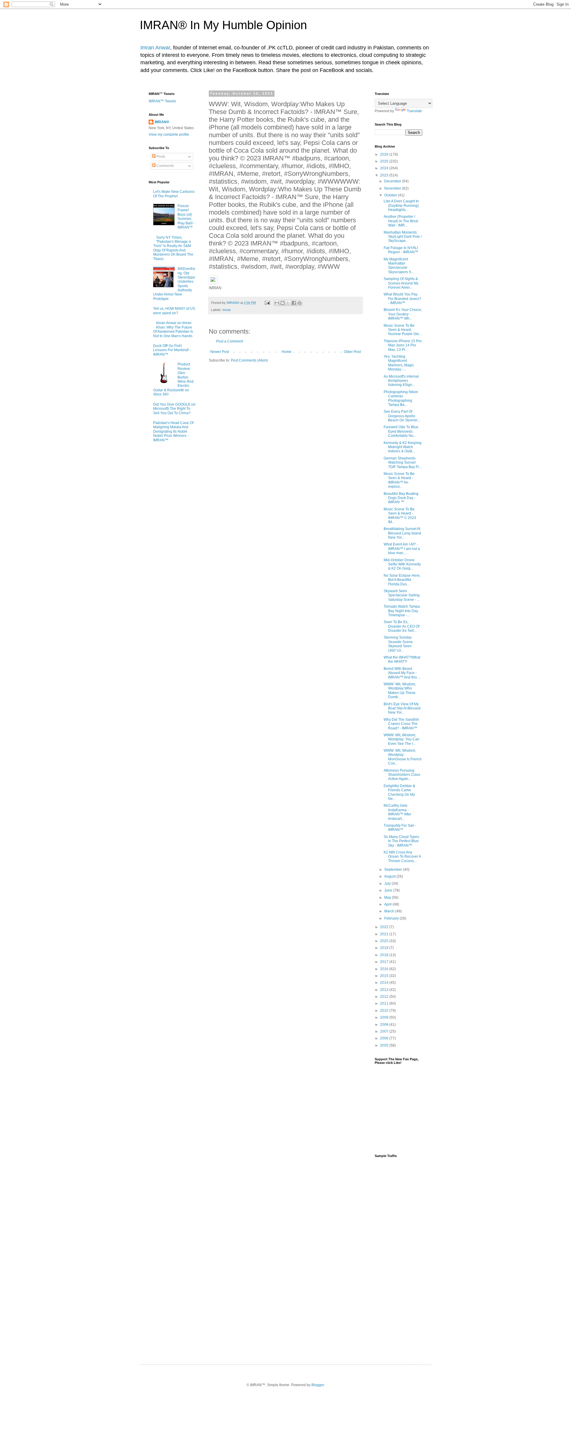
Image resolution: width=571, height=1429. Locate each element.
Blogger (317, 1385)
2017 (384, 962)
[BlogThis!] (283, 303)
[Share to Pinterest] (299, 303)
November (393, 188)
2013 (384, 990)
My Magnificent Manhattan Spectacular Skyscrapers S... (399, 265)
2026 (384, 154)
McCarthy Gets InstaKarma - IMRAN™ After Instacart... (397, 811)
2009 (384, 1017)
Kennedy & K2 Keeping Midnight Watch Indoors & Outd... (402, 447)
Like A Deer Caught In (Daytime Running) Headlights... (401, 205)
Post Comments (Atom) (249, 360)
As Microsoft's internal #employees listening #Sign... (401, 380)
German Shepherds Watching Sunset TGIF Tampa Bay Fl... (402, 462)
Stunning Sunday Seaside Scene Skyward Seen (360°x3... (398, 643)
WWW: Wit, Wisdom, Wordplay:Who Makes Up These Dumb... (400, 690)
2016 (384, 969)
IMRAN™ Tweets (162, 101)
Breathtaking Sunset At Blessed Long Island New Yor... (402, 533)
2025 (384, 161)
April (388, 904)
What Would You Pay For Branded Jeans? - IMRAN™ (402, 298)
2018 (384, 955)
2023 (384, 175)
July (388, 883)
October (391, 195)
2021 (384, 934)
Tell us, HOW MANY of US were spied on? (174, 311)
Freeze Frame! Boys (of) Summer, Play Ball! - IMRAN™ (186, 216)
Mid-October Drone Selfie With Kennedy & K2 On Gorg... (402, 564)
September (393, 869)
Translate (414, 111)
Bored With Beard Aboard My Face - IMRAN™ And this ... (402, 673)
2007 (384, 1031)
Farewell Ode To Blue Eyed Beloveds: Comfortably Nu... (401, 431)
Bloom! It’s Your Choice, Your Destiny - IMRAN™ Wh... (403, 314)
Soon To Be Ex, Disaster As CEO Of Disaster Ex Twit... (401, 626)
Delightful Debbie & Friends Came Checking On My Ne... (399, 792)
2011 (384, 1003)
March (389, 911)
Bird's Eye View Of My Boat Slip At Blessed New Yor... (402, 708)
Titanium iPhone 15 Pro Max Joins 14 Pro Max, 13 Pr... (403, 345)
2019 (384, 948)
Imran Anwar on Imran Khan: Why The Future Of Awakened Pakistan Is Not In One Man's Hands (173, 329)
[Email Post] (267, 302)
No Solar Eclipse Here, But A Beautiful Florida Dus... (402, 579)
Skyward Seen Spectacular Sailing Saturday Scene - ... (402, 595)
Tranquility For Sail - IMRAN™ (400, 827)
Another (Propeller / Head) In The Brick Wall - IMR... (401, 221)
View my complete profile (169, 134)
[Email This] (277, 303)
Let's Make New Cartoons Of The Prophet (173, 194)
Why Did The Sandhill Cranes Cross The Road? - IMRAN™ (401, 723)
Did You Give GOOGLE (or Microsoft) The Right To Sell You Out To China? (174, 408)
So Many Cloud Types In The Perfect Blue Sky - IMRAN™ (401, 841)
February (392, 918)
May (388, 897)
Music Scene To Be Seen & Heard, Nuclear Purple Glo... (403, 329)
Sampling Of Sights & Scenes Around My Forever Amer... (401, 283)
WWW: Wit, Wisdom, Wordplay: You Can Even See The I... (401, 739)
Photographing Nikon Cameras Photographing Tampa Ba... (401, 398)
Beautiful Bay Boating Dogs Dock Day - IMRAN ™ (401, 498)
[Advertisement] (398, 1256)
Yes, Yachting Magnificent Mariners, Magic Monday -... (399, 362)
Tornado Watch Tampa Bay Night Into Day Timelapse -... (402, 610)
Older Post (352, 352)
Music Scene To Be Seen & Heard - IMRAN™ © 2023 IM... (400, 515)
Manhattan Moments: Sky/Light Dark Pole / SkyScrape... (403, 236)
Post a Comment (229, 341)
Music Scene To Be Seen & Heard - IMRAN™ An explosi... (399, 480)
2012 (384, 997)
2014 (384, 983)
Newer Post (219, 352)
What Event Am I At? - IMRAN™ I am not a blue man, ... (402, 548)
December (393, 181)
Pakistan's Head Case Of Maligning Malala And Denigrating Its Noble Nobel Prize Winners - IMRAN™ (173, 431)
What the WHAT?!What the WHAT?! (402, 659)
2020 (384, 941)
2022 (384, 927)
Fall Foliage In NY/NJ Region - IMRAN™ (401, 250)
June (388, 890)
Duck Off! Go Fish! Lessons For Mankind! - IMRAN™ (172, 350)
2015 (384, 976)
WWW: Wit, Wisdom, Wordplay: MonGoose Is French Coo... (403, 756)
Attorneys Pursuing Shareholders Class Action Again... (402, 774)
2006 (384, 1038)
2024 (384, 168)
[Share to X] (288, 303)
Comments (165, 166)
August (390, 876)
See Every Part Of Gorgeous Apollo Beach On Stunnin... (402, 415)
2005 (384, 1045)
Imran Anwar (155, 48)
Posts (160, 156)
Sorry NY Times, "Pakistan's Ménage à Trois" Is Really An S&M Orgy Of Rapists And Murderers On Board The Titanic (173, 248)
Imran (226, 310)
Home (286, 352)
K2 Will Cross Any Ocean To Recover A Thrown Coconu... (402, 856)
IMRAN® (162, 122)
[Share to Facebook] (294, 303)
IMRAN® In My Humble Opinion (223, 25)
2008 (384, 1024)
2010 (384, 1011)
